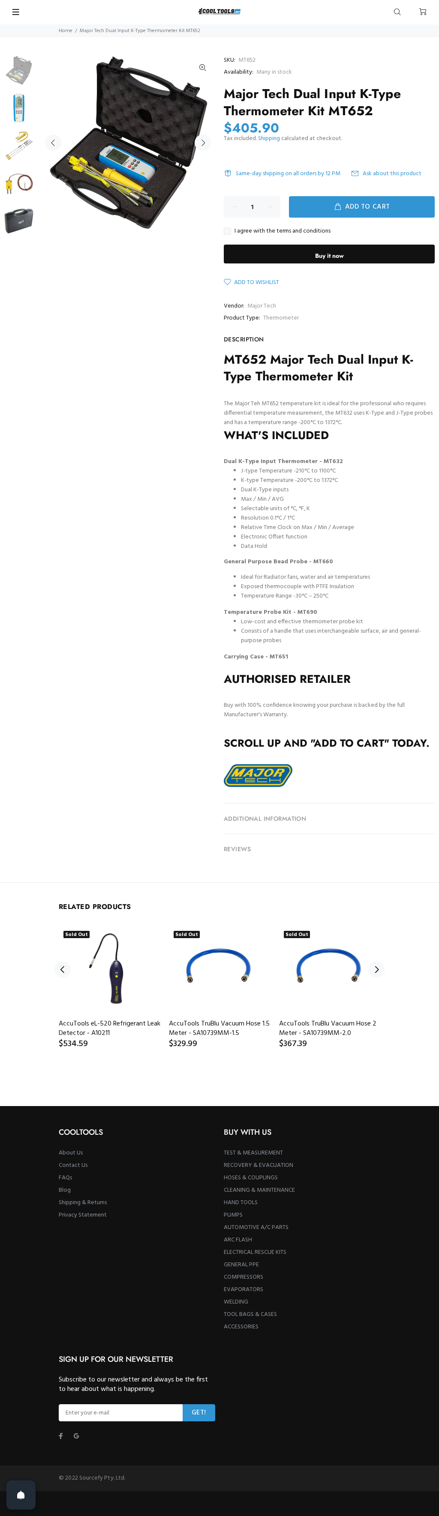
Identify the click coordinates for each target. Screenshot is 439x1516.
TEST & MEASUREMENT (253, 1153)
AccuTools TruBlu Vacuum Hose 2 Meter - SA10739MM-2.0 (327, 1028)
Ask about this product (392, 174)
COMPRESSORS (243, 1277)
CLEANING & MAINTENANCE (259, 1190)
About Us (71, 1153)
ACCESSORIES (241, 1327)
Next (203, 143)
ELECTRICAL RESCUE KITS (255, 1252)
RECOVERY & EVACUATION (258, 1165)
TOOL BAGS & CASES (250, 1314)
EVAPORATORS (243, 1290)
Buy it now (329, 255)
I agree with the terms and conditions (283, 231)
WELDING (236, 1302)
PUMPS (233, 1215)
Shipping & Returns (83, 1203)
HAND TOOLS (241, 1203)
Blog (65, 1190)
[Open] (21, 1495)
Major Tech (261, 306)
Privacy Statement (83, 1215)
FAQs (65, 1178)
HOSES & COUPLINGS (251, 1178)
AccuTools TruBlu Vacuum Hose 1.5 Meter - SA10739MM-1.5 (219, 1028)
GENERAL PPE (241, 1265)
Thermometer (281, 318)
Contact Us (73, 1165)
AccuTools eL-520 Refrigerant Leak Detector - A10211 (109, 1028)
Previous (53, 143)
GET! (199, 1412)
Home (65, 31)
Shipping (269, 139)
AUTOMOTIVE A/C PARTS (256, 1227)
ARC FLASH (238, 1240)
